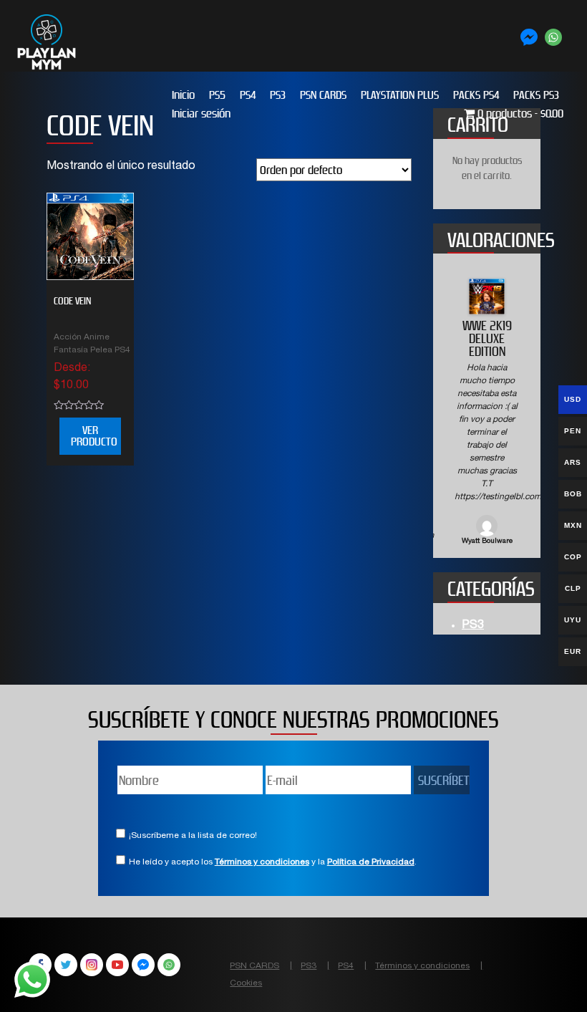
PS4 (248, 95)
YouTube (117, 964)
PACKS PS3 (536, 95)
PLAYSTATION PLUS (400, 95)
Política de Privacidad (370, 862)
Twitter (65, 964)
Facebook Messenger (143, 964)
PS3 (278, 95)
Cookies (246, 983)
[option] (486, 413)
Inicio (183, 95)
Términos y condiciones (262, 862)
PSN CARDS (323, 95)
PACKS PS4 (476, 95)
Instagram (91, 964)
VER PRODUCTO (94, 435)
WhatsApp (168, 964)
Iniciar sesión (201, 113)
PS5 (217, 95)
